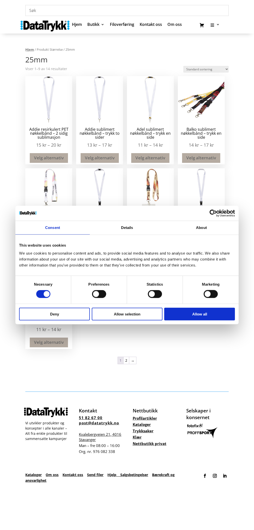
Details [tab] (127, 227)
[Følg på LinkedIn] (225, 476)
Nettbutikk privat (149, 443)
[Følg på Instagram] (215, 476)
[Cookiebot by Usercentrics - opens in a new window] (213, 213)
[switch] (99, 294)
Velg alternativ (49, 158)
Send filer (95, 474)
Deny (54, 314)
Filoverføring (122, 25)
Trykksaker (143, 430)
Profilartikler (145, 418)
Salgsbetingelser (134, 474)
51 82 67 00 (90, 417)
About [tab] (201, 227)
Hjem (77, 25)
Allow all (199, 314)
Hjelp (113, 474)
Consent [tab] (52, 227)
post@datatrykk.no (99, 422)
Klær (137, 437)
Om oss (52, 474)
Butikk (93, 25)
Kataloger (142, 424)
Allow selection (127, 314)
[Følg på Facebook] (205, 476)
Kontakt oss (151, 25)
